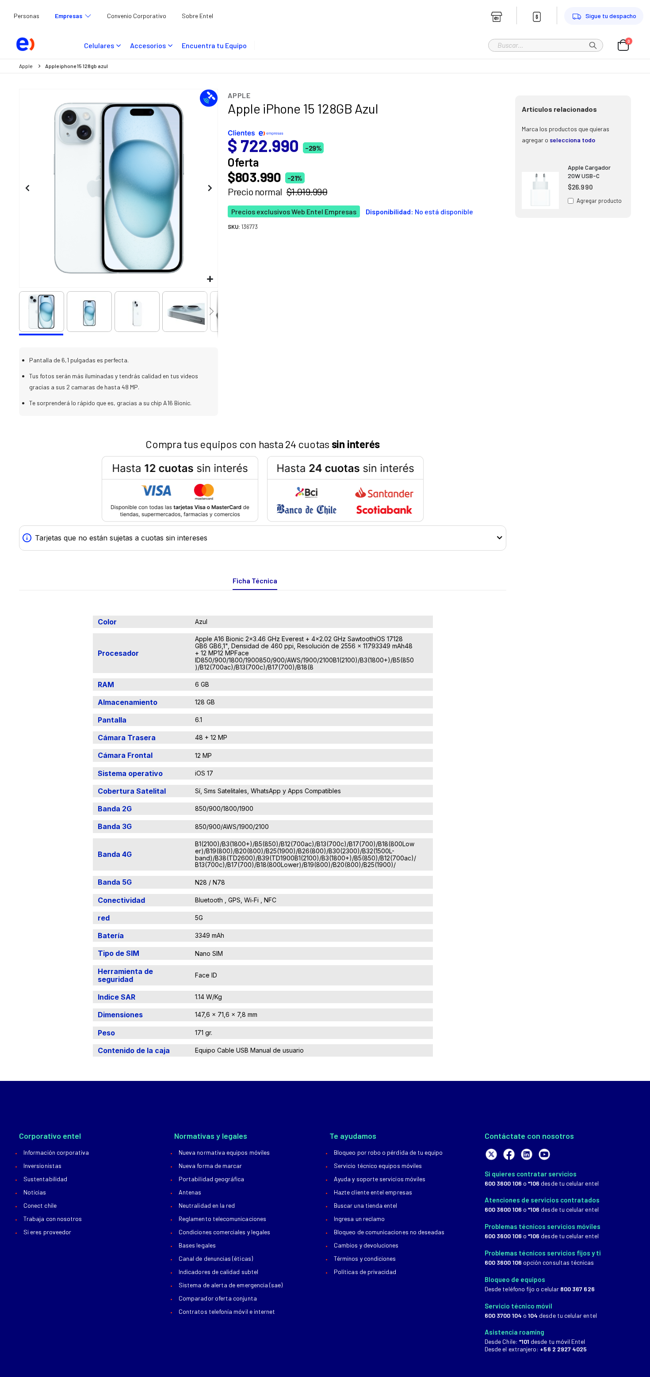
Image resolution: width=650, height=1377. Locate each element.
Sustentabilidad (45, 1179)
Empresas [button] (68, 15)
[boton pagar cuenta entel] (536, 16)
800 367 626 (577, 1289)
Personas (26, 15)
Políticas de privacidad (365, 1271)
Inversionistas (42, 1165)
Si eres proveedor (47, 1232)
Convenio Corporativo (136, 15)
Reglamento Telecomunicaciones (222, 1218)
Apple (26, 66)
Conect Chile (40, 1205)
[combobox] (546, 44)
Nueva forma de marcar (210, 1165)
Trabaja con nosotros (52, 1218)
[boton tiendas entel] (496, 16)
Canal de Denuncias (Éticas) (216, 1258)
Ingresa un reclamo (359, 1218)
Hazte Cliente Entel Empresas (373, 1192)
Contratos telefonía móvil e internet (227, 1311)
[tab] (255, 581)
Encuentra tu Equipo (214, 45)
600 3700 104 (503, 1315)
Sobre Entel (197, 15)
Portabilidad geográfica (212, 1179)
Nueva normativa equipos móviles (224, 1152)
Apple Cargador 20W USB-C (589, 172)
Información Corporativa (56, 1152)
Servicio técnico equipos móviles (378, 1165)
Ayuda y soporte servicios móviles (379, 1179)
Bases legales (197, 1245)
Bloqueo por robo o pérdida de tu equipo (388, 1152)
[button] (210, 279)
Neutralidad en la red (207, 1205)
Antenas (190, 1192)
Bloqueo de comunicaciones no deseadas (389, 1232)
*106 (533, 1183)
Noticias (34, 1192)
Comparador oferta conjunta (218, 1298)
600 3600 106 (503, 1183)
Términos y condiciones (365, 1258)
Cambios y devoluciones (366, 1245)
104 (533, 1315)
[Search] (593, 45)
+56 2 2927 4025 (563, 1349)
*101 (524, 1341)
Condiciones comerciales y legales (224, 1232)
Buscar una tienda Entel (366, 1205)
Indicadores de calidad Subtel (218, 1271)
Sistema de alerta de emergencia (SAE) (231, 1285)
